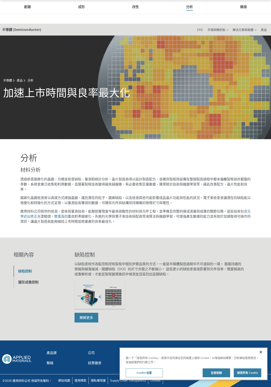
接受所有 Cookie (247, 373)
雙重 (57, 216)
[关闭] (260, 352)
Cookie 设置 (144, 373)
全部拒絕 (216, 373)
